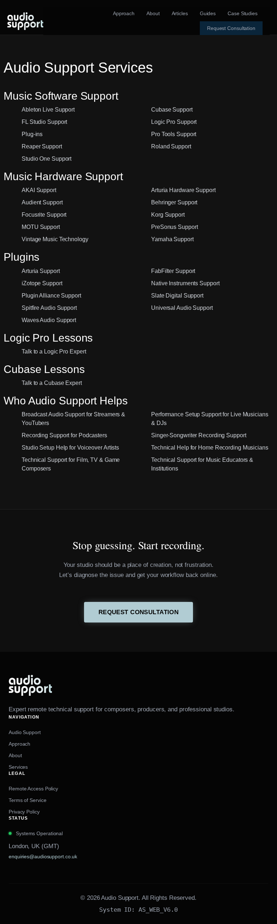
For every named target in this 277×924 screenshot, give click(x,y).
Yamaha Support (172, 239)
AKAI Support (39, 190)
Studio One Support (46, 159)
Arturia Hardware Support (183, 190)
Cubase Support (172, 110)
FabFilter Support (173, 271)
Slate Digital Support (177, 295)
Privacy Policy (24, 812)
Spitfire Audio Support (49, 308)
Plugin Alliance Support (51, 295)
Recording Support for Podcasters (64, 435)
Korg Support (168, 215)
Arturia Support (41, 271)
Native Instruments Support (185, 283)
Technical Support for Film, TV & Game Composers (71, 464)
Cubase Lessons (44, 369)
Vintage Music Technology (55, 239)
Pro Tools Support (173, 134)
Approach (19, 744)
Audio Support (25, 732)
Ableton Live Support (48, 110)
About (15, 755)
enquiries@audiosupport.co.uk (43, 856)
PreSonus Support (174, 227)
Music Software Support (61, 96)
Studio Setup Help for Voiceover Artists (70, 447)
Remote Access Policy (33, 788)
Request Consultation (138, 612)
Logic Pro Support (174, 122)
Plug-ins (32, 134)
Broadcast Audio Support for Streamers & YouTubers (73, 418)
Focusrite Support (44, 215)
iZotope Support (42, 283)
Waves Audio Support (49, 320)
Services (18, 767)
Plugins (21, 257)
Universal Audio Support (182, 308)
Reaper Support (42, 146)
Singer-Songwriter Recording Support (198, 435)
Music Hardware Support (63, 176)
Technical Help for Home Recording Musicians (209, 447)
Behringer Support (174, 202)
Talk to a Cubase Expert (52, 383)
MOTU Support (41, 227)
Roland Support (171, 146)
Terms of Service (27, 800)
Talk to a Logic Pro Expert (54, 351)
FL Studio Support (44, 122)
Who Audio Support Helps (66, 401)
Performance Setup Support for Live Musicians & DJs (209, 418)
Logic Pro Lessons (48, 338)
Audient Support (42, 202)
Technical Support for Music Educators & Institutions (202, 464)
